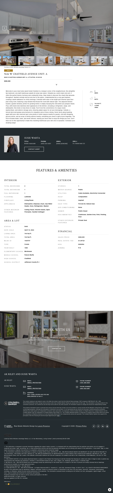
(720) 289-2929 (85, 382)
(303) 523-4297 (46, 143)
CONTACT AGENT (34, 149)
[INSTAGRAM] (98, 426)
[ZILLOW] (107, 426)
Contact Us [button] (56, 348)
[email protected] (57, 438)
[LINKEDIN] (102, 426)
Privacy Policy (81, 426)
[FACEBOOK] (93, 426)
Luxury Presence (43, 426)
